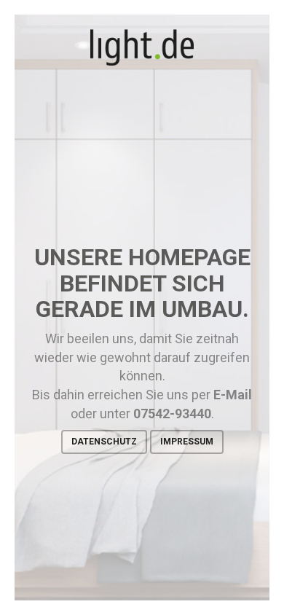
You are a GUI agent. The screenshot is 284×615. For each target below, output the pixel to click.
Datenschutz (104, 441)
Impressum (186, 441)
